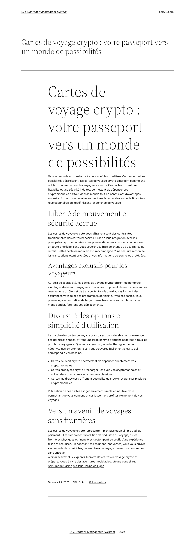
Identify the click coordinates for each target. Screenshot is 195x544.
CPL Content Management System (44, 11)
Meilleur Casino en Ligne (88, 466)
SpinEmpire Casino (60, 466)
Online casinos (97, 482)
